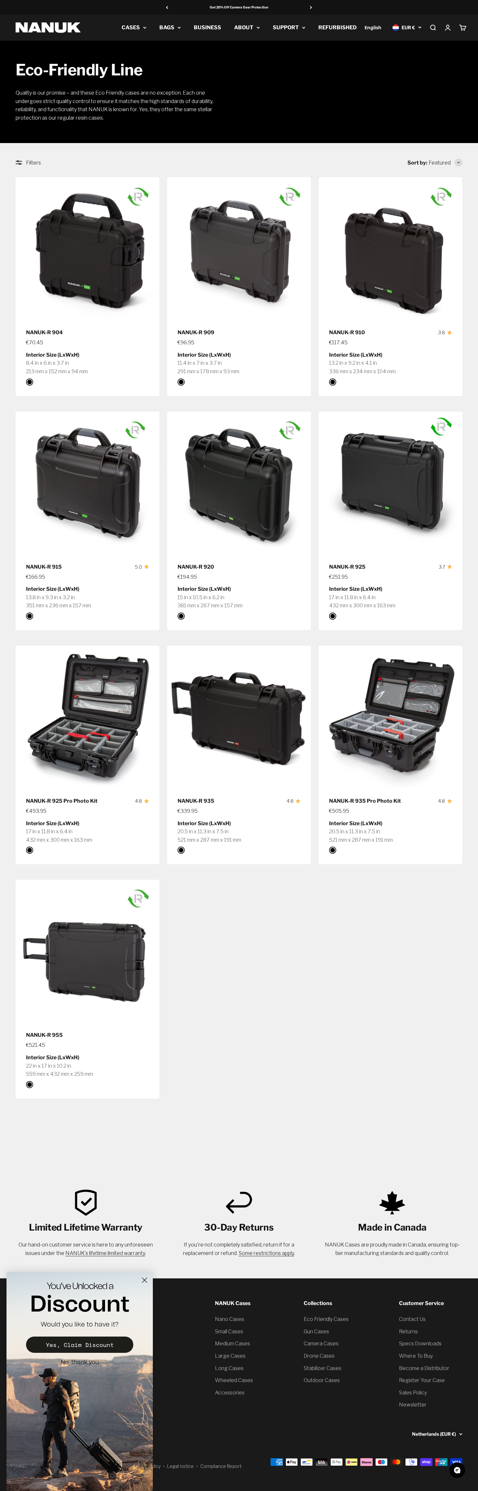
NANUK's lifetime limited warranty (105, 1253)
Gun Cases (316, 1331)
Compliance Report (221, 1466)
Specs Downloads (420, 1343)
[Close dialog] (144, 1280)
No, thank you (80, 1363)
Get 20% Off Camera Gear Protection (239, 7)
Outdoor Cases (322, 1380)
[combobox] (373, 27)
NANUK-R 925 (347, 567)
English (373, 27)
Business (207, 27)
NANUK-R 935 (196, 801)
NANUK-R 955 (44, 1035)
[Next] (311, 7)
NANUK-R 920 (196, 567)
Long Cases (229, 1368)
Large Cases (230, 1356)
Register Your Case (422, 1380)
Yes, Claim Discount (80, 1344)
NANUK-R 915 (44, 567)
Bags (166, 27)
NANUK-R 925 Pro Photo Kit (62, 801)
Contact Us (412, 1319)
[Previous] (167, 7)
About (243, 27)
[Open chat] (457, 1470)
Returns (408, 1331)
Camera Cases (321, 1343)
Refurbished (337, 27)
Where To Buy (416, 1356)
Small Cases (229, 1331)
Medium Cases (232, 1343)
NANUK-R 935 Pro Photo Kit (365, 801)
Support (286, 27)
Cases (131, 27)
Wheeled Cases (234, 1380)
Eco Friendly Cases (326, 1319)
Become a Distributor (424, 1368)
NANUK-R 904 (44, 332)
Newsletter (413, 1405)
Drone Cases (319, 1356)
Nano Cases (229, 1319)
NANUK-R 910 (347, 332)
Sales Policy (413, 1393)
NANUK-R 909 (196, 332)
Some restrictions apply (266, 1253)
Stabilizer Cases (322, 1368)
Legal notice (180, 1466)
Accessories (230, 1393)
